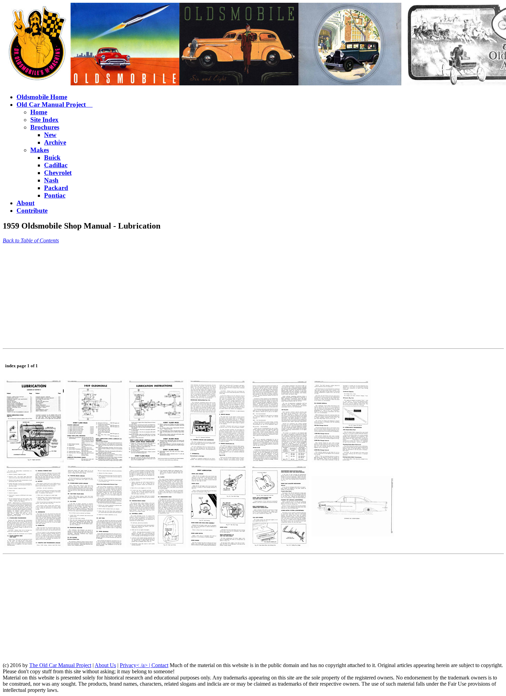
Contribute (32, 210)
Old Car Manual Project (55, 104)
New (50, 134)
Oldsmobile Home (42, 97)
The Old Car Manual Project (60, 665)
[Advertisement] (209, 297)
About (25, 203)
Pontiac (54, 195)
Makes (39, 150)
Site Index (44, 119)
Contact (159, 665)
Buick (52, 157)
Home (38, 112)
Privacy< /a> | (135, 665)
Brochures (44, 127)
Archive (55, 142)
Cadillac (55, 165)
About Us (105, 665)
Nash (51, 180)
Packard (56, 187)
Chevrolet (58, 172)
